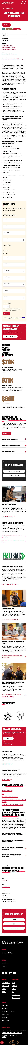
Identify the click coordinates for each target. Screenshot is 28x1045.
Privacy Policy (5, 1014)
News (13, 982)
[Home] (8, 2)
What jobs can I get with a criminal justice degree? (11, 855)
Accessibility (5, 1008)
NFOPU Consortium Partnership (10, 619)
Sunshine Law (5, 1020)
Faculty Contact (6, 779)
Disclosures (5, 1017)
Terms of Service (15, 318)
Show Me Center (16, 997)
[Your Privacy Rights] (2, 1042)
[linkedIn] (10, 973)
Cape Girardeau (6, 982)
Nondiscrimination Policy (8, 1011)
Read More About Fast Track (9, 584)
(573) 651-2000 (5, 962)
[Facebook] (3, 973)
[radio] (4, 306)
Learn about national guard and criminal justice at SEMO (12, 656)
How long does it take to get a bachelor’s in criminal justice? (13, 841)
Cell (6, 253)
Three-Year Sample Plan (8, 451)
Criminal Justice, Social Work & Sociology (12, 59)
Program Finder (9, 8)
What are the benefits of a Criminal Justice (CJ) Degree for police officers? (12, 833)
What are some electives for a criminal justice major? (12, 848)
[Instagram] (6, 973)
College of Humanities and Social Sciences (12, 804)
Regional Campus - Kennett (9, 47)
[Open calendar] (23, 240)
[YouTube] (14, 973)
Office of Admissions (7, 790)
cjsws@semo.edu (6, 887)
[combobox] (14, 258)
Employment (5, 1005)
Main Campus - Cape (7, 45)
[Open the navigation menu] (25, 2)
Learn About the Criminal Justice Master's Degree (13, 541)
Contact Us (4, 966)
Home (7, 250)
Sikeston (4, 991)
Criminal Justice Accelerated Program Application (11, 536)
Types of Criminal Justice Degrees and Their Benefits (13, 1035)
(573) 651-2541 (5, 880)
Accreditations (16, 994)
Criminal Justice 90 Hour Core (10, 439)
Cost (3, 793)
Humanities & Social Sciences (9, 54)
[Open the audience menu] (22, 2)
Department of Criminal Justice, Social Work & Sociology (14, 800)
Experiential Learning (7, 516)
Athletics (14, 985)
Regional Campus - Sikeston (9, 49)
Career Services (6, 763)
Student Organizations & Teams (10, 796)
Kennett (4, 988)
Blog (13, 991)
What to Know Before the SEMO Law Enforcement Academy (11, 695)
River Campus (5, 985)
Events (14, 988)
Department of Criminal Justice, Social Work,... (14, 1030)
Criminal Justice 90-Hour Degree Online (12, 1032)
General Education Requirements (11, 445)
